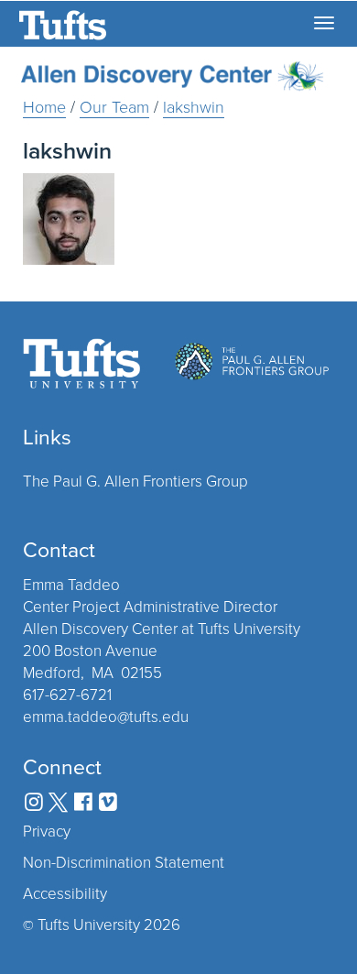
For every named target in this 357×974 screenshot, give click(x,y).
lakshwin (193, 106)
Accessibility (65, 893)
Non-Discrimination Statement (123, 862)
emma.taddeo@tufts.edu (106, 716)
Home (44, 106)
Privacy (46, 831)
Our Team (114, 106)
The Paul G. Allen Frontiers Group (135, 480)
